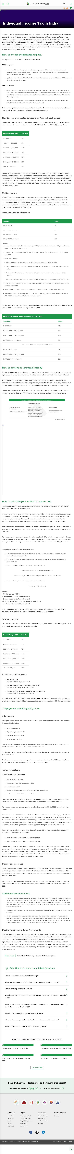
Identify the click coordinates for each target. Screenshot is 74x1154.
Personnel (10, 1118)
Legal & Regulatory (26, 1121)
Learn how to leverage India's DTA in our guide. (36, 956)
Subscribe (71, 3)
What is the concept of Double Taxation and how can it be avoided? (32, 1020)
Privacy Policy (67, 1141)
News (9, 1121)
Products (40, 1123)
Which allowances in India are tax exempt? (22, 976)
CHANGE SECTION (37, 1067)
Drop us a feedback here (52, 1088)
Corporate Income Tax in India (15, 1048)
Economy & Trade (25, 1116)
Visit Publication (43, 1116)
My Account (41, 1118)
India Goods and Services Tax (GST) (56, 1048)
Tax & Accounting (25, 1118)
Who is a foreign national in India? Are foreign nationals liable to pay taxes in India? (35, 996)
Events (9, 1123)
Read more (9, 956)
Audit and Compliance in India (54, 1059)
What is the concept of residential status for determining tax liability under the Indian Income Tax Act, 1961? (34, 1005)
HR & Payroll (24, 1126)
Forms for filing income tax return (18, 989)
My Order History (43, 1121)
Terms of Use (57, 1141)
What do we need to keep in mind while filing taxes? (26, 1026)
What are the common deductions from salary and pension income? (32, 982)
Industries (23, 1123)
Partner (56, 1116)
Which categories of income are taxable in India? (24, 1013)
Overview (10, 1116)
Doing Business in (40, 3)
